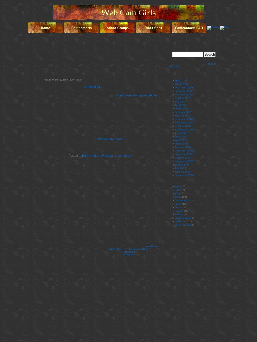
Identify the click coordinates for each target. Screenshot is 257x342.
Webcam (107, 155)
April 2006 (180, 140)
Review (179, 214)
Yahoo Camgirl (183, 225)
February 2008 (183, 91)
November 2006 (184, 122)
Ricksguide (128, 251)
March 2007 (181, 108)
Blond (178, 197)
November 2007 (184, 94)
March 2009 (181, 84)
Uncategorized (183, 218)
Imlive (178, 204)
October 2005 (183, 157)
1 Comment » (124, 155)
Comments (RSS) (139, 249)
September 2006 (184, 129)
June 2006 (181, 133)
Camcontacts (182, 200)
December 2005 (184, 150)
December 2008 (184, 87)
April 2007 (180, 105)
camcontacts (92, 87)
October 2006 (183, 126)
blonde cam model (110, 139)
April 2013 (180, 80)
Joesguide (129, 254)
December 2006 (184, 119)
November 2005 (184, 154)
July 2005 (180, 168)
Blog (177, 193)
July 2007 (180, 101)
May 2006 (180, 136)
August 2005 (181, 164)
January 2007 (183, 115)
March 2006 (181, 143)
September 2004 (184, 175)
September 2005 (184, 161)
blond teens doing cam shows (136, 95)
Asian (177, 186)
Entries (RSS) (115, 249)
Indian (95, 155)
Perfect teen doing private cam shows (80, 75)
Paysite (179, 211)
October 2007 (183, 98)
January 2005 (183, 171)
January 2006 (183, 147)
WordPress (152, 246)
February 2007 (183, 112)
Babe (85, 155)
